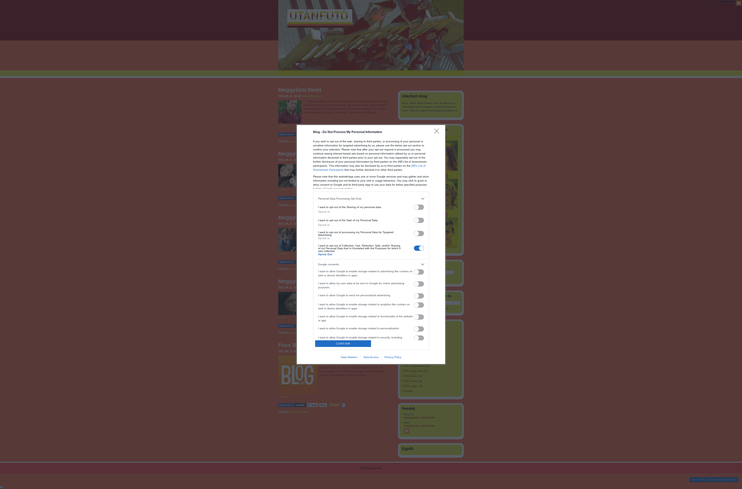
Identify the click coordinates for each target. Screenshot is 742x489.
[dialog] (371, 244)
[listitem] (371, 199)
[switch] (419, 207)
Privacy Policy (393, 357)
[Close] (438, 132)
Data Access (371, 357)
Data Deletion (349, 357)
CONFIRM (343, 343)
